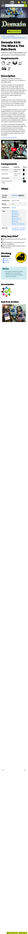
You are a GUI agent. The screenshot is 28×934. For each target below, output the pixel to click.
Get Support (23, 933)
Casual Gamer (17, 219)
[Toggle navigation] (3, 2)
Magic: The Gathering (18, 224)
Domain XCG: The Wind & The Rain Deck (14, 38)
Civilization (16, 214)
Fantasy (15, 211)
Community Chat (13, 933)
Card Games (10, 36)
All (2, 5)
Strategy (15, 221)
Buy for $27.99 (15, 32)
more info (7, 262)
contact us (7, 259)
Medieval (15, 216)
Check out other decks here (9, 138)
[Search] (25, 5)
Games (3, 36)
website (6, 260)
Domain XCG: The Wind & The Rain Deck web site (19, 229)
